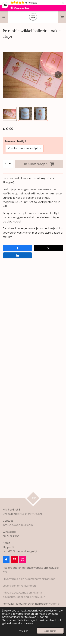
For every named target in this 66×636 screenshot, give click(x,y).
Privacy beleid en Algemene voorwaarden (29, 578)
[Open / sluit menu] (4, 17)
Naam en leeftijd (15, 141)
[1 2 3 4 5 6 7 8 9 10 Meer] (8, 164)
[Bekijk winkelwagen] (62, 17)
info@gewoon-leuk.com (18, 525)
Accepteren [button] (50, 630)
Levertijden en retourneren (19, 585)
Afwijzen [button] (23, 630)
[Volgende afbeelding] (58, 74)
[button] (10, 114)
